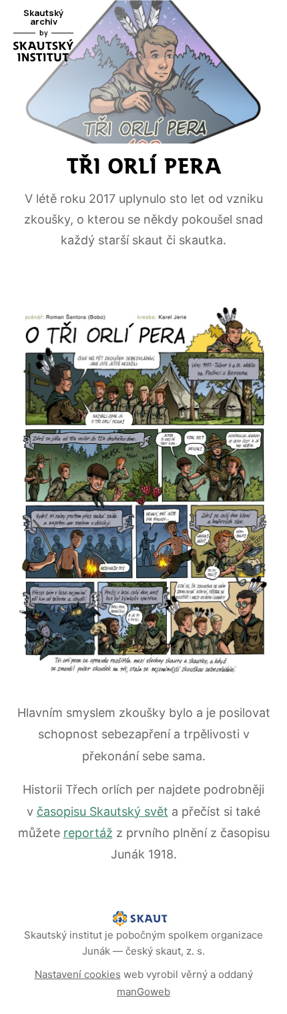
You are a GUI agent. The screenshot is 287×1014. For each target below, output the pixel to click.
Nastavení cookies (78, 974)
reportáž (88, 833)
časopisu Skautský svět (102, 811)
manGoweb (143, 991)
